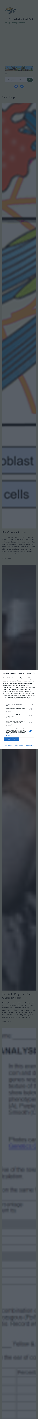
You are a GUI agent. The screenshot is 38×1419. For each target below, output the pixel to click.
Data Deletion (9, 745)
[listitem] (19, 705)
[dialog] (19, 709)
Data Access (19, 745)
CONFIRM (11, 739)
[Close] (34, 673)
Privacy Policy (29, 745)
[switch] (30, 709)
